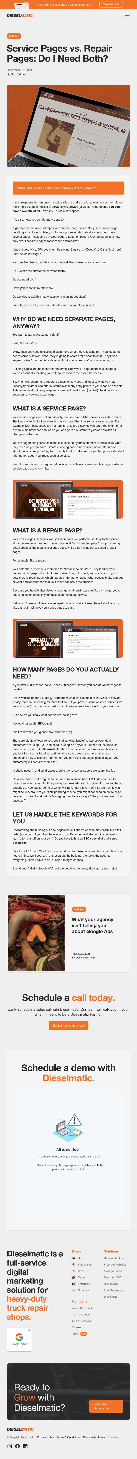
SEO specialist (93, 838)
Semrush (49, 749)
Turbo (81, 1277)
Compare (83, 1290)
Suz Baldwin (19, 74)
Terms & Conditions (68, 1437)
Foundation (85, 1264)
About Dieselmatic (83, 1308)
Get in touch (38, 868)
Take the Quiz (111, 4)
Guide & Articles (81, 1321)
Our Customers (81, 1314)
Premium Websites (115, 1264)
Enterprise (84, 1283)
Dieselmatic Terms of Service (100, 1437)
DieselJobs (110, 1296)
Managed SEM (113, 1271)
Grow (81, 1271)
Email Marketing (113, 1290)
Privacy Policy (45, 1437)
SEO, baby (44, 723)
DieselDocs (111, 1283)
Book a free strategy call (68, 1025)
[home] (20, 15)
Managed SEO (112, 1277)
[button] (126, 15)
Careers (77, 1327)
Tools (79, 1333)
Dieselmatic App (114, 1258)
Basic (81, 1258)
